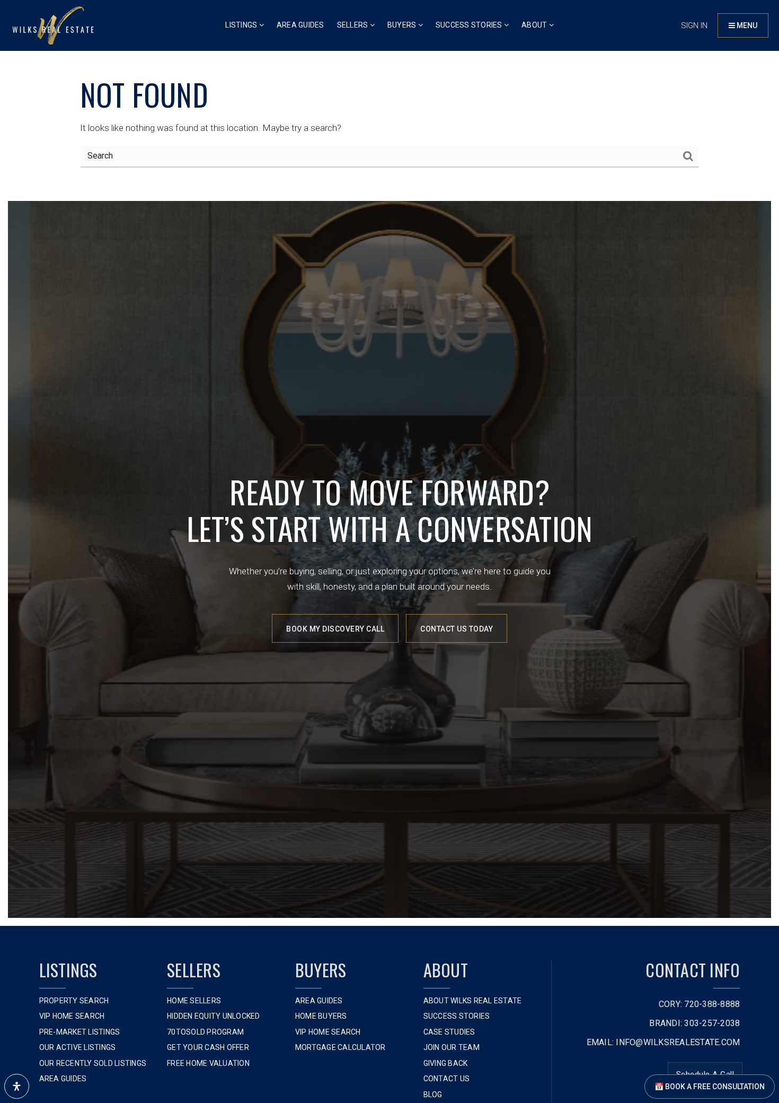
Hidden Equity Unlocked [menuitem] (213, 1016)
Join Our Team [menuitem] (451, 1047)
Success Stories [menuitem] (470, 25)
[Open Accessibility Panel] (16, 1086)
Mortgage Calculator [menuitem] (340, 1047)
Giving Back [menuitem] (445, 1063)
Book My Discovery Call (335, 629)
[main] (389, 96)
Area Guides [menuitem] (300, 25)
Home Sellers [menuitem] (194, 1000)
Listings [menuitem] (242, 25)
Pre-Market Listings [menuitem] (79, 1032)
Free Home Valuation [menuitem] (208, 1063)
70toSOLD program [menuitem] (205, 1032)
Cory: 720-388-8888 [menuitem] (699, 1004)
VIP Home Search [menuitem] (72, 1016)
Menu (746, 25)
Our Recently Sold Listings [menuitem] (93, 1063)
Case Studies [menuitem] (449, 1032)
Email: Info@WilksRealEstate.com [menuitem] (663, 1042)
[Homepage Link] (53, 24)
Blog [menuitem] (432, 1094)
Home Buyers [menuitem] (321, 1016)
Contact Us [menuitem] (446, 1078)
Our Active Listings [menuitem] (77, 1047)
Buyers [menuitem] (402, 25)
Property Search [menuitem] (74, 1000)
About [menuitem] (535, 25)
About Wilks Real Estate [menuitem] (472, 1000)
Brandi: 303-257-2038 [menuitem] (694, 1023)
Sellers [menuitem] (353, 25)
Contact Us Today (456, 629)
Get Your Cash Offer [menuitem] (208, 1047)
